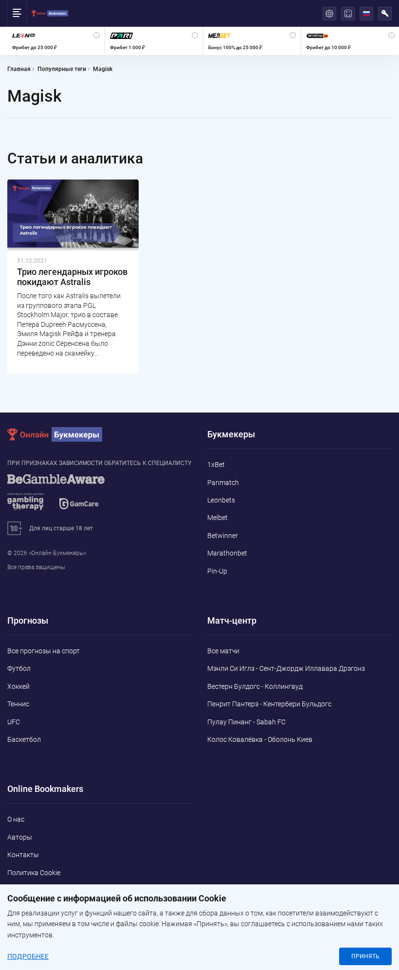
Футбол (19, 668)
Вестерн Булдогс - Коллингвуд (255, 686)
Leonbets (221, 500)
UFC (13, 722)
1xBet (216, 464)
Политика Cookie (33, 873)
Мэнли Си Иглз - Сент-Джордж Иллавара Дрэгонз (286, 668)
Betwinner (222, 535)
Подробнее (28, 956)
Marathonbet (227, 553)
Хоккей (18, 686)
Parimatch (223, 482)
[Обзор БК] (55, 41)
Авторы (19, 837)
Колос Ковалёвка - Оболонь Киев (259, 739)
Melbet (217, 517)
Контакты (23, 855)
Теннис (18, 704)
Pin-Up (217, 571)
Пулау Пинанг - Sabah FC (246, 722)
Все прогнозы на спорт (43, 651)
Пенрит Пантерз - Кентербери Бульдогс (269, 704)
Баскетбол (24, 739)
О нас (15, 819)
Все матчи (223, 651)
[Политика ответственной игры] (68, 496)
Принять (365, 956)
